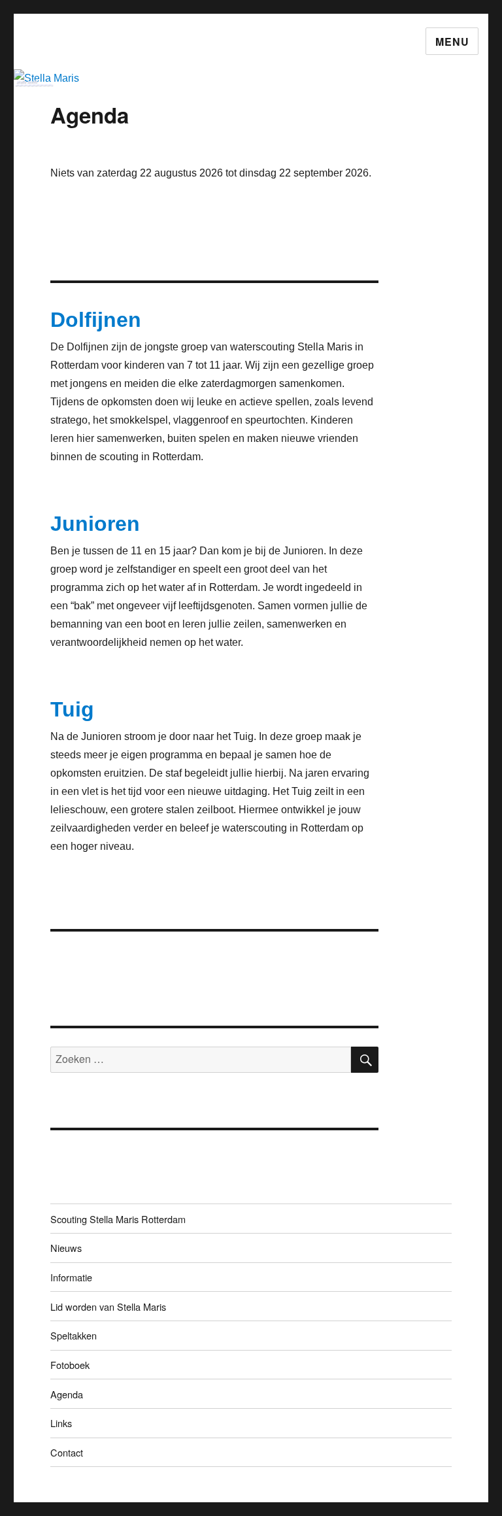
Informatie (71, 1277)
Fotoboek (70, 1365)
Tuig (72, 709)
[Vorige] (83, 148)
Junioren (95, 523)
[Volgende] (346, 148)
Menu (452, 41)
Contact (66, 1452)
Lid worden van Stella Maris (108, 1306)
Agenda (66, 1394)
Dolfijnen (95, 319)
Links (61, 1423)
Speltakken (73, 1335)
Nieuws (66, 1248)
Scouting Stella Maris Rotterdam (118, 1219)
